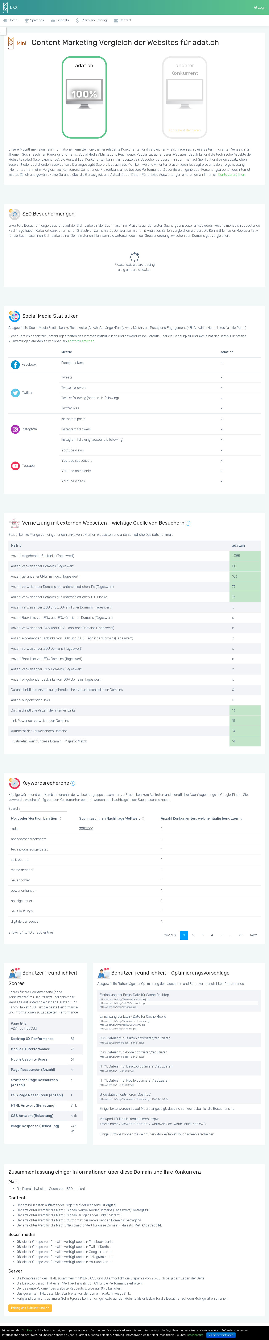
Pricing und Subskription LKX (30, 1308)
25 (241, 935)
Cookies (27, 1330)
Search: (14, 809)
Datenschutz (195, 1334)
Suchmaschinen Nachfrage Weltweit (109, 818)
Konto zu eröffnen (231, 175)
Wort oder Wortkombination (34, 818)
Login (261, 7)
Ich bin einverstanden (221, 1335)
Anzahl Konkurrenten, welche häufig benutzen (199, 818)
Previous (169, 935)
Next (253, 935)
